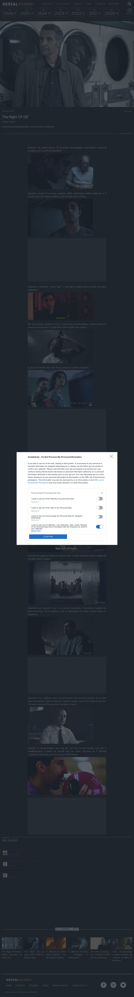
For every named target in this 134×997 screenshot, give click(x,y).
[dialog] (67, 498)
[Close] (112, 457)
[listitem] (67, 492)
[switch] (99, 498)
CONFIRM (48, 537)
